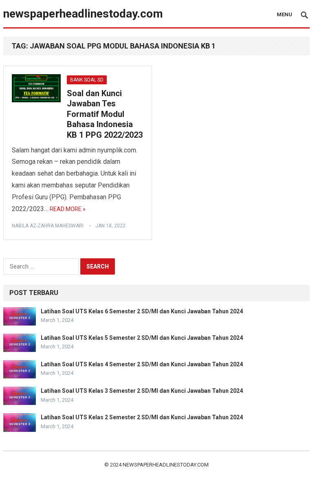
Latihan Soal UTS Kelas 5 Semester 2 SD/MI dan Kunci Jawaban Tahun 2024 (142, 338)
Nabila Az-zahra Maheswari (48, 226)
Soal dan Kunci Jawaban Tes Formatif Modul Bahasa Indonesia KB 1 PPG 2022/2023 (105, 114)
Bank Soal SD (87, 80)
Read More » (68, 209)
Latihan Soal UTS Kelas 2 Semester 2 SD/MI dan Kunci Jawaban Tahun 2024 (142, 417)
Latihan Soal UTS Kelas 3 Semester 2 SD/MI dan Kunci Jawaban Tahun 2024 (142, 390)
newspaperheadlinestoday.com (83, 13)
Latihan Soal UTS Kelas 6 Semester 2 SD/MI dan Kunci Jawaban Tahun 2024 (142, 311)
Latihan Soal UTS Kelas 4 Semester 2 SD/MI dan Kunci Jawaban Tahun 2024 (142, 364)
